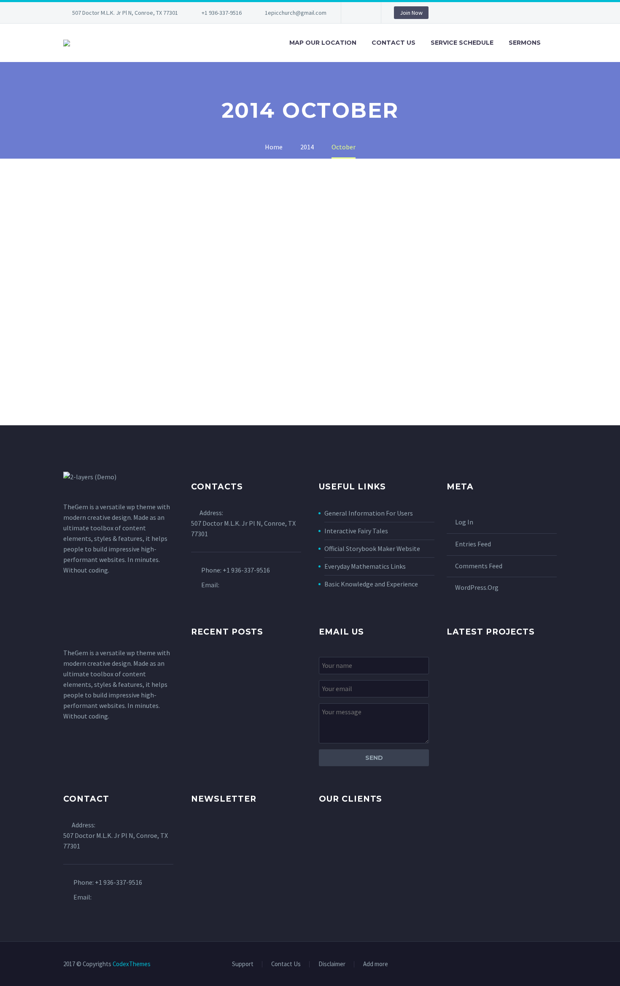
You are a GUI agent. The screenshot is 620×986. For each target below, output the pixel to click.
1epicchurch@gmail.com (295, 12)
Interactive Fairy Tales (356, 531)
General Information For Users (368, 513)
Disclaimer (331, 964)
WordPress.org (477, 587)
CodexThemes (132, 964)
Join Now (411, 12)
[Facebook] (360, 12)
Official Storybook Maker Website (372, 548)
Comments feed (478, 566)
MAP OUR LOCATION (322, 42)
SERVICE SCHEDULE (462, 42)
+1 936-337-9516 (222, 12)
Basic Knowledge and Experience (371, 584)
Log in (464, 522)
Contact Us (393, 42)
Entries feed (473, 544)
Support (242, 964)
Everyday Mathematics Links (365, 566)
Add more (375, 964)
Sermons (525, 42)
